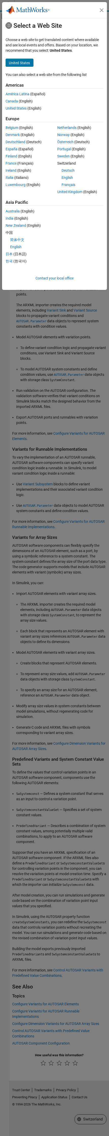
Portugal (64, 149)
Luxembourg (16, 185)
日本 (9, 254)
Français (68, 185)
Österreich (65, 142)
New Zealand (16, 225)
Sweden (63, 156)
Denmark (13, 135)
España (11, 149)
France (11, 163)
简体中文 (17, 240)
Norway (63, 135)
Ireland (11, 170)
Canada (12, 101)
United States (16, 108)
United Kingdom (69, 192)
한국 (9, 261)
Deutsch (68, 170)
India (9, 218)
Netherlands (67, 128)
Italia (9, 178)
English (67, 178)
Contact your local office (54, 278)
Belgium (12, 128)
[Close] (101, 10)
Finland (11, 156)
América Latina (17, 94)
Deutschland (15, 142)
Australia (13, 211)
